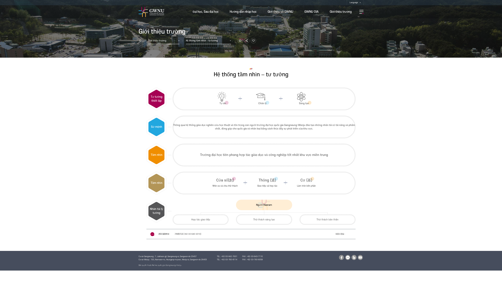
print (240, 40)
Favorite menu (253, 40)
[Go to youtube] (360, 257)
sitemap (361, 12)
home (141, 40)
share (246, 40)
